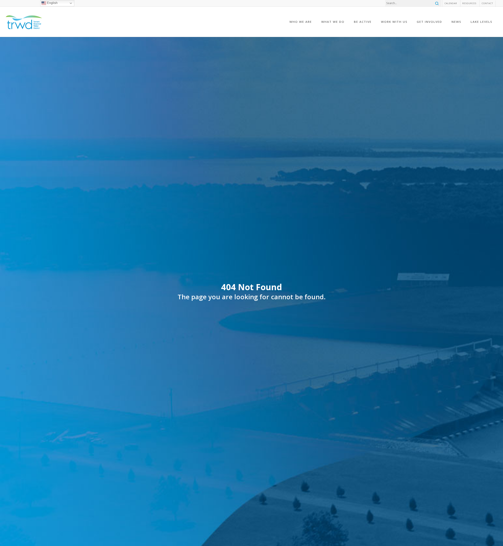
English (52, 3)
